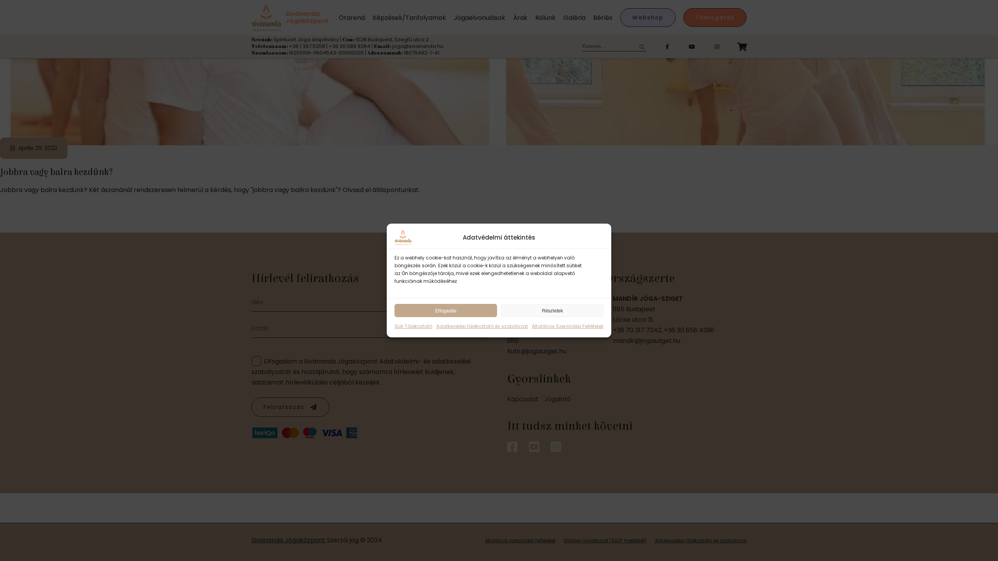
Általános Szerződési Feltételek (567, 326)
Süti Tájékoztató (413, 326)
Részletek (552, 310)
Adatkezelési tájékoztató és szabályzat (482, 326)
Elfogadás (446, 310)
